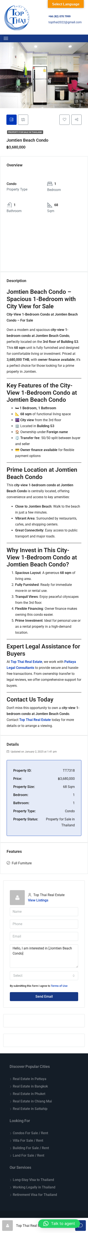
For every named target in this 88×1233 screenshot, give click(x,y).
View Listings (38, 900)
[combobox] (44, 975)
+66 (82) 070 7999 (59, 16)
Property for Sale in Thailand (25, 132)
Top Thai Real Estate (26, 662)
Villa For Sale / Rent (28, 1140)
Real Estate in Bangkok (30, 1086)
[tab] (11, 120)
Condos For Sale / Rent (30, 1133)
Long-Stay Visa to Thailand (33, 1180)
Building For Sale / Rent (31, 1148)
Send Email (44, 996)
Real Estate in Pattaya (29, 1079)
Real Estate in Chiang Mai (32, 1101)
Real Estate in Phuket (29, 1094)
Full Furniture (22, 863)
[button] (59, 1223)
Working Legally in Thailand (34, 1187)
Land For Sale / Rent (28, 1155)
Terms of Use (59, 985)
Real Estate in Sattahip (30, 1109)
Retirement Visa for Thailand (35, 1195)
